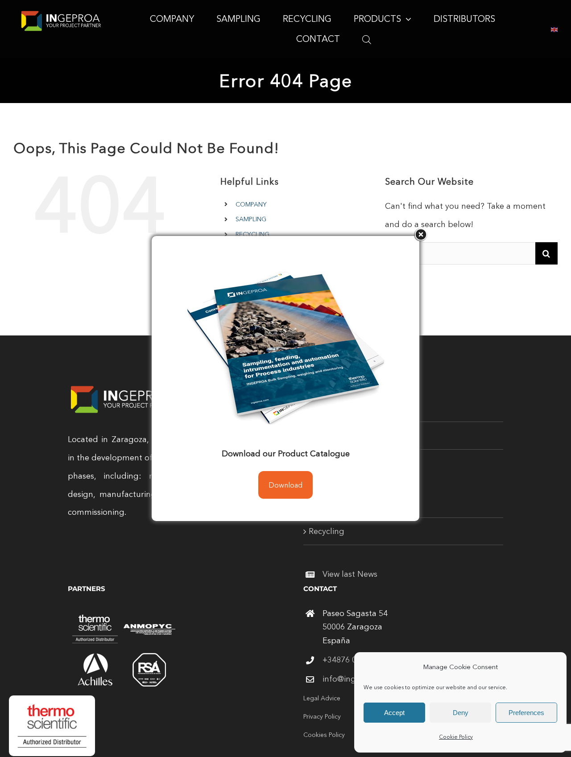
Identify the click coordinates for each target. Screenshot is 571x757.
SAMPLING (251, 219)
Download (285, 484)
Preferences (526, 712)
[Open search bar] (366, 39)
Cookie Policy (456, 736)
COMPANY (251, 204)
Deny (460, 712)
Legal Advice (321, 698)
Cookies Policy (324, 735)
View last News (350, 574)
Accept (394, 712)
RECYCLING (252, 234)
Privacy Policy (322, 716)
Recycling (326, 531)
